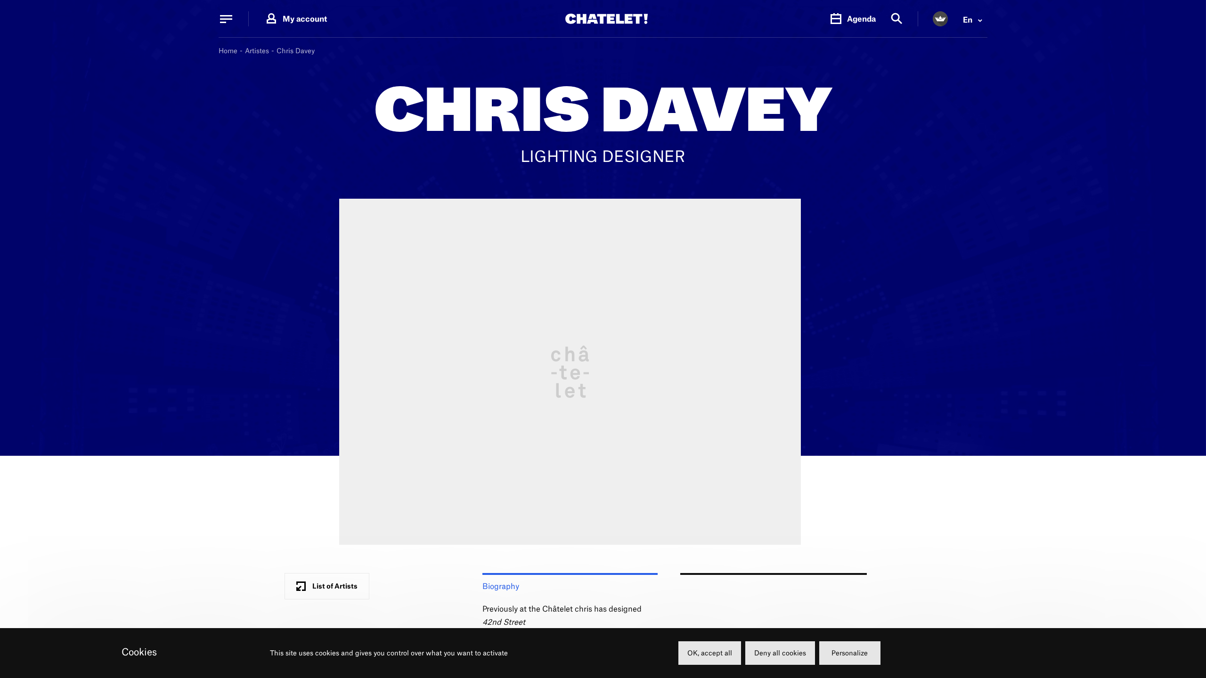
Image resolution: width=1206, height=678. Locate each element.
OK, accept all (709, 652)
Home (228, 50)
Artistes (257, 50)
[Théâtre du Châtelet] (606, 18)
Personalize (849, 652)
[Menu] (226, 18)
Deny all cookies (780, 652)
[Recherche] (897, 19)
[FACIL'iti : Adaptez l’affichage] (940, 18)
